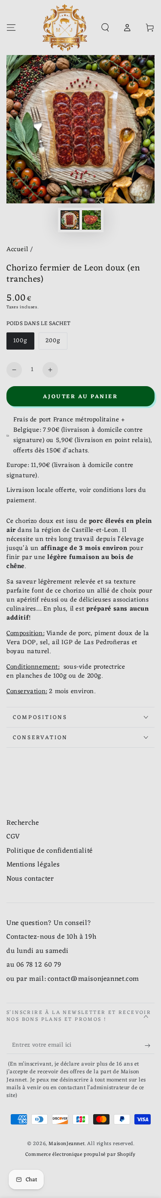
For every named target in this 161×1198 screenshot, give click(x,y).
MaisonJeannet (67, 1144)
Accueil (17, 249)
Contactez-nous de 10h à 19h (51, 937)
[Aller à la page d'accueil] (65, 27)
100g (23, 342)
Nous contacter (30, 879)
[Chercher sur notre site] (105, 27)
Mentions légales (33, 865)
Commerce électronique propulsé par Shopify (80, 1154)
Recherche (22, 823)
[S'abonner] (150, 1045)
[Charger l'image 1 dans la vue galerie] (70, 220)
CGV (13, 837)
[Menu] (11, 27)
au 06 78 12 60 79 (33, 965)
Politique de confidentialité (49, 851)
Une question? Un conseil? (48, 923)
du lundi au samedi (37, 951)
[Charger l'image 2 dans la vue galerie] (91, 220)
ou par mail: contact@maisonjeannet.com (72, 979)
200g (56, 342)
